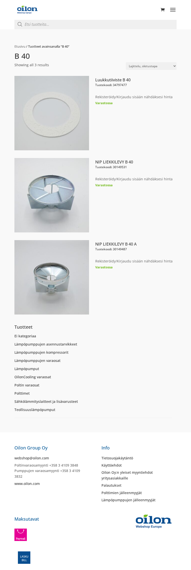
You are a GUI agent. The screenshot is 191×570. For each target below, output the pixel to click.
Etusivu (19, 46)
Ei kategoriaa (25, 336)
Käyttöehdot (111, 465)
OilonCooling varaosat (32, 377)
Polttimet (22, 393)
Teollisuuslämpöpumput (34, 409)
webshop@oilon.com (31, 458)
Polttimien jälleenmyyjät (121, 492)
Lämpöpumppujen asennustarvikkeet (45, 344)
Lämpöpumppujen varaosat (37, 360)
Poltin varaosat (26, 385)
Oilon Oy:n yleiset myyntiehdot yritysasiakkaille (127, 475)
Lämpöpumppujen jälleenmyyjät (128, 500)
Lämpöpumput (26, 368)
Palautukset (111, 485)
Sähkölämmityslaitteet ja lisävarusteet (46, 401)
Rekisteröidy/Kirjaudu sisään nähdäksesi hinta (134, 97)
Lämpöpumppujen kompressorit (41, 352)
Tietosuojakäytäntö (117, 458)
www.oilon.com (27, 483)
